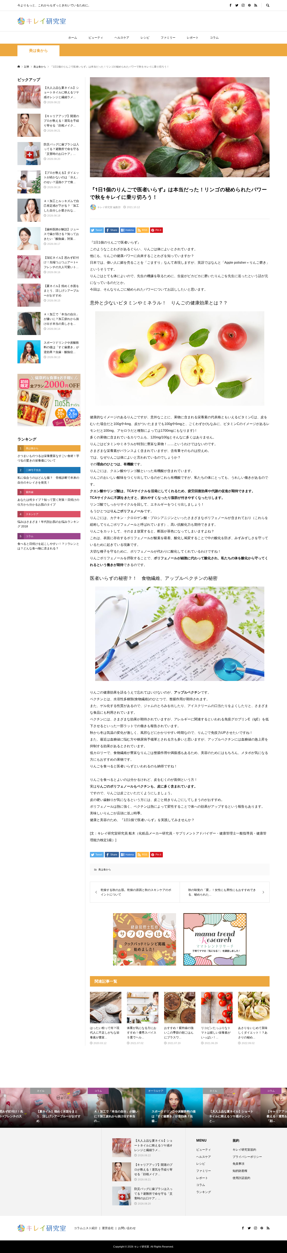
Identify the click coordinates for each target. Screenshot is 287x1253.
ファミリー (168, 37)
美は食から (38, 50)
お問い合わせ (127, 1228)
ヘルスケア (122, 37)
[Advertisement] (48, 624)
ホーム (72, 37)
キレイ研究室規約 (244, 1149)
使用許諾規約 (241, 1178)
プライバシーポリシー (247, 1156)
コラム (214, 37)
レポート (193, 37)
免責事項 (238, 1163)
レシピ (145, 37)
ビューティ (95, 37)
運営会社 (108, 1228)
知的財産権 (240, 1170)
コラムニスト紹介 (85, 1228)
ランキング (203, 1192)
